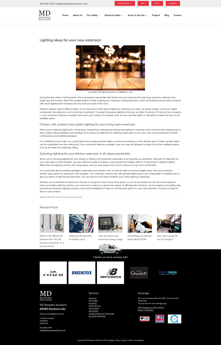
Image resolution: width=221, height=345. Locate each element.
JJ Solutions (139, 340)
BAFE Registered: (151, 308)
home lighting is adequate (137, 177)
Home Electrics (60, 197)
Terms (117, 340)
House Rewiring (71, 197)
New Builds (93, 311)
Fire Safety (93, 301)
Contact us (164, 188)
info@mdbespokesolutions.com (71, 3)
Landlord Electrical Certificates (101, 314)
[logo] (45, 10)
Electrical (92, 298)
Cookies (111, 340)
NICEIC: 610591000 (145, 310)
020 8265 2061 (47, 3)
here (165, 303)
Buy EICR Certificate (97, 316)
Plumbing (92, 303)
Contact (124, 340)
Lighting (79, 197)
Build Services (95, 306)
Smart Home (94, 308)
